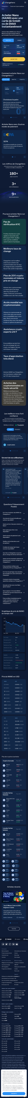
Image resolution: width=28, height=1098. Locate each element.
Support (16, 980)
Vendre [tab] (19, 40)
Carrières (4, 957)
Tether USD (9, 775)
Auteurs (16, 953)
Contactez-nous (5, 955)
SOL (17, 865)
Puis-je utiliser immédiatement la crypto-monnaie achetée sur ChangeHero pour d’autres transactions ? (12, 601)
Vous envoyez (6, 45)
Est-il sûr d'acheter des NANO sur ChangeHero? (12, 513)
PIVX (7, 815)
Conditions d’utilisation (19, 962)
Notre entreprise (5, 951)
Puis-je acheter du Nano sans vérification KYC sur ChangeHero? (12, 567)
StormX (8, 833)
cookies (13, 1085)
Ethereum (8, 769)
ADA (16, 874)
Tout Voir (14, 928)
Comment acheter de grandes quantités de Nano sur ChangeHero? (13, 580)
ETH (16, 860)
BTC (7, 860)
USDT (7, 865)
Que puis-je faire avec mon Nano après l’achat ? (11, 585)
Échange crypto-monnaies (7, 1012)
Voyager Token (10, 820)
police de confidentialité (11, 1090)
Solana (8, 785)
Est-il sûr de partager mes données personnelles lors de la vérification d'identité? (12, 573)
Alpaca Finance (10, 839)
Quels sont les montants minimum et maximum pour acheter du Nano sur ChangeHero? (13, 560)
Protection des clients (18, 982)
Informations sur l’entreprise (20, 951)
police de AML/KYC (18, 1081)
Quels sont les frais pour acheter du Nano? (12, 525)
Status (8, 810)
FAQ (15, 978)
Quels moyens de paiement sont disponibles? (12, 536)
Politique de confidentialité (19, 966)
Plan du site (16, 970)
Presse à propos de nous (7, 953)
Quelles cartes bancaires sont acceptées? (11, 542)
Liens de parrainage (6, 964)
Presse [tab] (10, 429)
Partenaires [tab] (17, 429)
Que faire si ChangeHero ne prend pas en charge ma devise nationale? (12, 553)
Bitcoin (8, 764)
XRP (7, 874)
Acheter (13, 59)
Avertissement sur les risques (8, 978)
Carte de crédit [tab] (6, 79)
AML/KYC (16, 964)
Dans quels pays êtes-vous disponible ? (10, 530)
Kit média (16, 984)
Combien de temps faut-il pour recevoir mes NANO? (11, 548)
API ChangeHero (5, 966)
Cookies (16, 968)
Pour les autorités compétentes (8, 980)
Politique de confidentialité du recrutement (11, 976)
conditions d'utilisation (17, 1088)
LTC (7, 869)
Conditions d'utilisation (12, 1083)
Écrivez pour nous (5, 984)
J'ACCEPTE (14, 1093)
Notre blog (16, 955)
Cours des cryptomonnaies (8, 1038)
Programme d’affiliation (7, 968)
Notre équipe (17, 957)
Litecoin (8, 780)
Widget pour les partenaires (7, 962)
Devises (16, 976)
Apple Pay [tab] (14, 79)
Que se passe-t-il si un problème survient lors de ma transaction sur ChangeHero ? (12, 592)
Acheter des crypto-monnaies (8, 988)
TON (16, 869)
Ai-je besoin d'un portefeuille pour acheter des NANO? (12, 519)
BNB (17, 878)
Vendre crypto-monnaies (7, 1003)
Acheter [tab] (8, 40)
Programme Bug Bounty (7, 982)
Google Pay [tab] (22, 79)
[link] (3, 9)
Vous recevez (6, 51)
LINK (7, 878)
